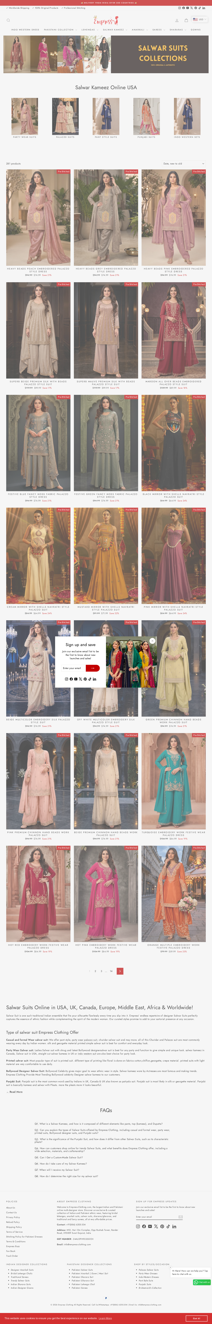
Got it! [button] (196, 1318)
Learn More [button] (105, 1318)
